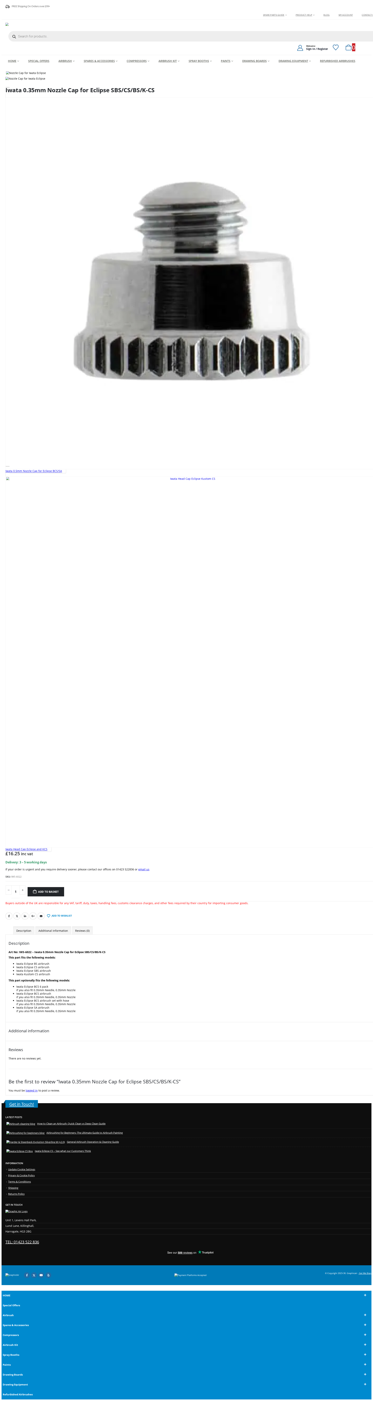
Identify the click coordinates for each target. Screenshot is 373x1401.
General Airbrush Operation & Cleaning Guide (93, 1142)
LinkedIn (25, 916)
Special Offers (38, 61)
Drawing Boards (254, 61)
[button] (4, 1289)
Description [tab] (23, 931)
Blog (326, 15)
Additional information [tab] (53, 931)
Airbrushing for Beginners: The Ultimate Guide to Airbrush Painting (84, 1132)
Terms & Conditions (19, 1181)
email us (143, 869)
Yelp (48, 1275)
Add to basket (48, 891)
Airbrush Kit (168, 61)
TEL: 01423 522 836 (22, 1242)
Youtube (41, 1275)
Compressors (137, 61)
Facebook (8, 916)
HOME (12, 61)
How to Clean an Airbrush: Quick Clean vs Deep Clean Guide (71, 1123)
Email (40, 916)
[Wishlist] (335, 47)
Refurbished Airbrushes (337, 61)
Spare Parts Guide (273, 15)
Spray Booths (199, 61)
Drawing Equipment (293, 61)
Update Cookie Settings (21, 1169)
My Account (346, 15)
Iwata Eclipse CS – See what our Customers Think (63, 1151)
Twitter (16, 916)
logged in (32, 1090)
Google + (33, 916)
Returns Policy (16, 1194)
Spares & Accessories (99, 61)
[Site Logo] (29, 26)
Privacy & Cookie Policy (21, 1175)
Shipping (13, 1188)
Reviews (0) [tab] (82, 931)
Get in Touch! (21, 1104)
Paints (225, 61)
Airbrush (65, 61)
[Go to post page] (20, 1123)
